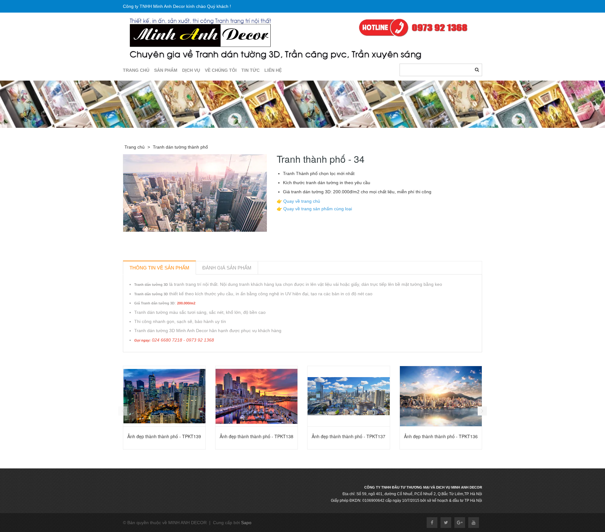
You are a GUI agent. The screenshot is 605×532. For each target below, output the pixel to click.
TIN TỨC (250, 70)
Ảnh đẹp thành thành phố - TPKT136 (441, 436)
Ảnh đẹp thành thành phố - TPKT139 (164, 436)
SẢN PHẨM (165, 70)
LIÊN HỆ (273, 70)
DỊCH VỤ (191, 70)
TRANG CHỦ (136, 70)
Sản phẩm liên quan (157, 359)
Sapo (246, 522)
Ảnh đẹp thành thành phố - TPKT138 (256, 436)
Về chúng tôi (221, 70)
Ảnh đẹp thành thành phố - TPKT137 (348, 436)
